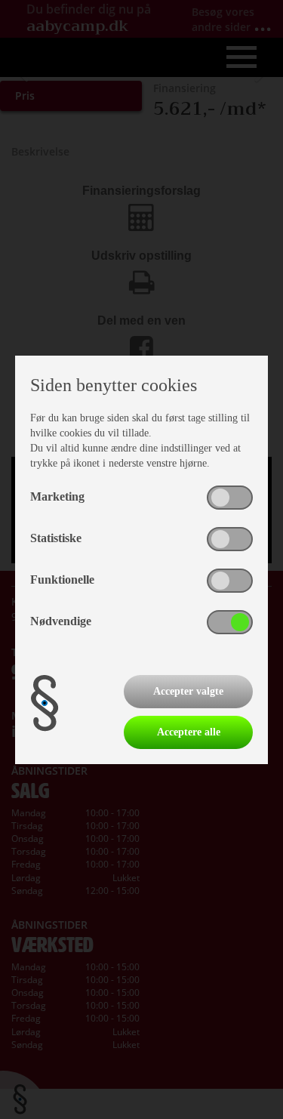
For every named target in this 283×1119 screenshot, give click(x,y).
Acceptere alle (188, 732)
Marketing (57, 496)
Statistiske (56, 538)
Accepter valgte (188, 691)
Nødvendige (60, 621)
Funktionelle (62, 579)
